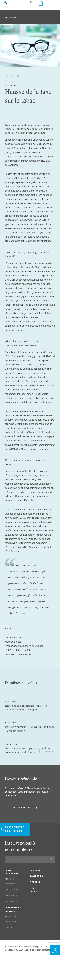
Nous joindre (34, 890)
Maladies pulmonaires (11, 881)
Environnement (12, 901)
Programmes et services (14, 909)
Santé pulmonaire (11, 872)
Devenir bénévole (21, 808)
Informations (11, 895)
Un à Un (8, 927)
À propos (35, 882)
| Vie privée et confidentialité (37, 950)
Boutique (35, 870)
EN (31, 2)
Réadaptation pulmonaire (11, 919)
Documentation (12, 889)
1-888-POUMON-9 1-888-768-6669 (14, 829)
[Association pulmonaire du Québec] (6, 4)
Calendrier (36, 876)
